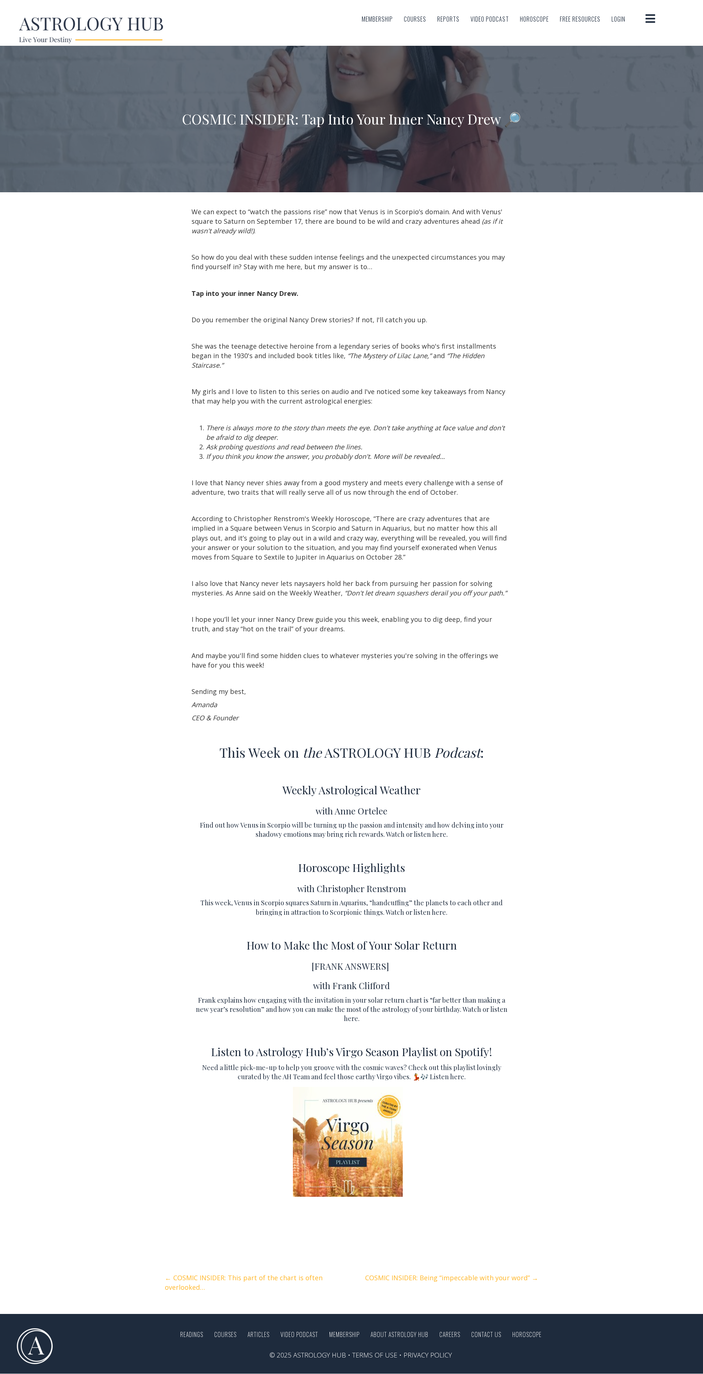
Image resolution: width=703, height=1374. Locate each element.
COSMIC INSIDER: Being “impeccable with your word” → (451, 1277)
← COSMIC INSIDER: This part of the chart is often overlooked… (244, 1282)
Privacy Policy (427, 1355)
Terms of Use (374, 1355)
